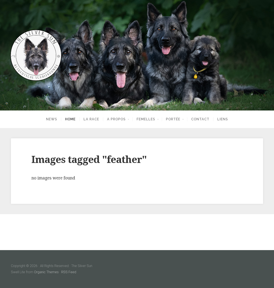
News (51, 119)
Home (70, 119)
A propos (116, 119)
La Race (91, 119)
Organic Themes (46, 272)
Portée (173, 119)
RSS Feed (68, 272)
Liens (222, 119)
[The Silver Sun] (137, 55)
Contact (200, 119)
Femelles (146, 119)
